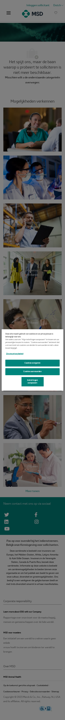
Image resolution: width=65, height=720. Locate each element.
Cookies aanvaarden (32, 372)
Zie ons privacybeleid (14, 354)
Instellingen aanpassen (32, 381)
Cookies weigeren (32, 363)
